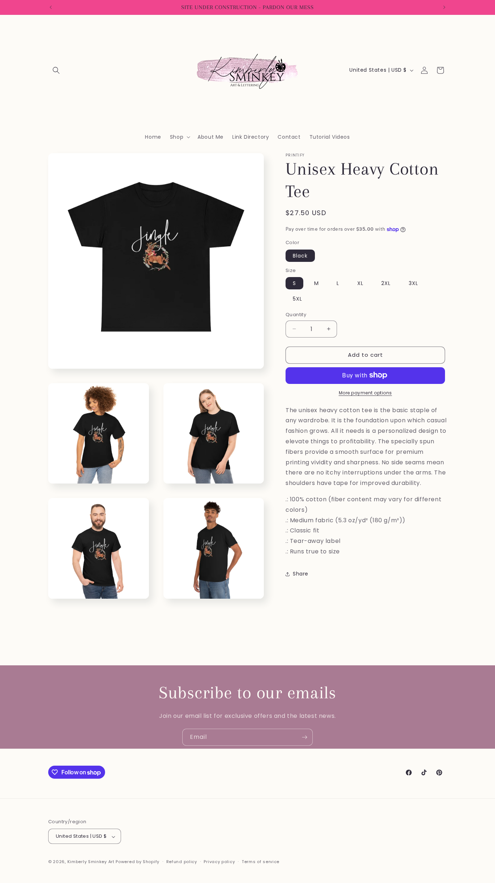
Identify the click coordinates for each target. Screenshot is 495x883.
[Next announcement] (444, 7)
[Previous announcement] (51, 7)
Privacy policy (219, 862)
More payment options (365, 392)
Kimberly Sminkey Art (91, 862)
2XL (386, 283)
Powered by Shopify (137, 862)
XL (360, 283)
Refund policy (181, 862)
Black (300, 255)
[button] (56, 70)
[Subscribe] (304, 737)
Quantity (296, 314)
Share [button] (300, 573)
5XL (297, 298)
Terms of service (260, 862)
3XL (413, 283)
